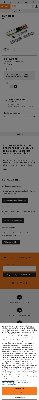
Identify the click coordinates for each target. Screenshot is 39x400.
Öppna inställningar (19, 397)
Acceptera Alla (19, 389)
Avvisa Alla (19, 393)
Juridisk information (9, 385)
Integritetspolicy (7, 383)
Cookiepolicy (23, 383)
